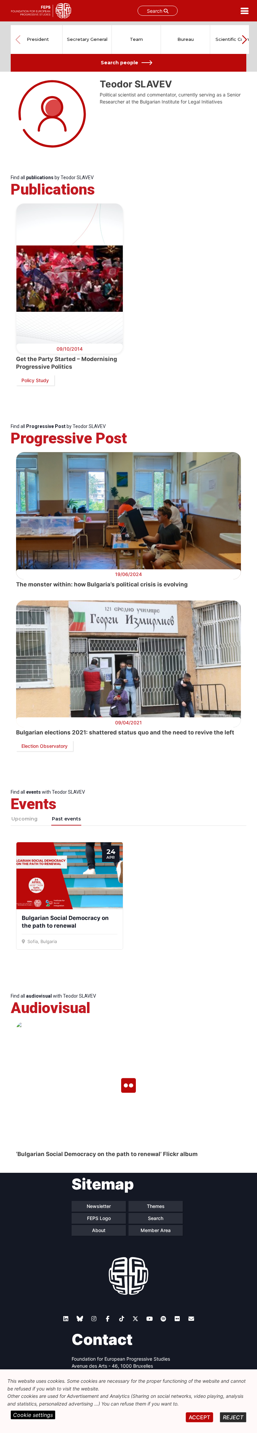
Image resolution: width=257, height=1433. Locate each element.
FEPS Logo (99, 1218)
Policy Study (35, 380)
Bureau (185, 39)
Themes (156, 1206)
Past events (66, 819)
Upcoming (24, 819)
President (38, 39)
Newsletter (99, 1206)
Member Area (156, 1230)
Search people (119, 63)
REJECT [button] (233, 1417)
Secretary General (87, 39)
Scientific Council (235, 39)
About (98, 1230)
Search (155, 11)
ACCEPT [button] (199, 1417)
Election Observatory (44, 746)
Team (136, 39)
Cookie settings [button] (33, 1415)
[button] (244, 39)
